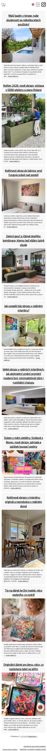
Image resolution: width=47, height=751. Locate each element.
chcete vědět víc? (13, 76)
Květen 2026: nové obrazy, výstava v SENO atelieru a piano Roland (23, 87)
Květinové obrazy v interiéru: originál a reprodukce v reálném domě (23, 501)
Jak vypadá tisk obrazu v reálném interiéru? (23, 308)
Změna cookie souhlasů (10, 749)
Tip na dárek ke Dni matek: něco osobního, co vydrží (23, 592)
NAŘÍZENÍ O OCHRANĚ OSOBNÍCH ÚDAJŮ (33, 749)
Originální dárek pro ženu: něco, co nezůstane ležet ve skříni (24, 666)
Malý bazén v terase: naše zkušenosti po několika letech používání (23, 19)
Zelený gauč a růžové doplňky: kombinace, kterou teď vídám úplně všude (23, 240)
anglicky (33, 4)
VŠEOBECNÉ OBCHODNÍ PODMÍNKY (35, 746)
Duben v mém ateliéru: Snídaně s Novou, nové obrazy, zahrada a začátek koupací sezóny (23, 442)
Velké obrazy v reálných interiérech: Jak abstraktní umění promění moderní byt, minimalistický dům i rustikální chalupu (23, 375)
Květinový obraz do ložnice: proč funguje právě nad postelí (23, 172)
